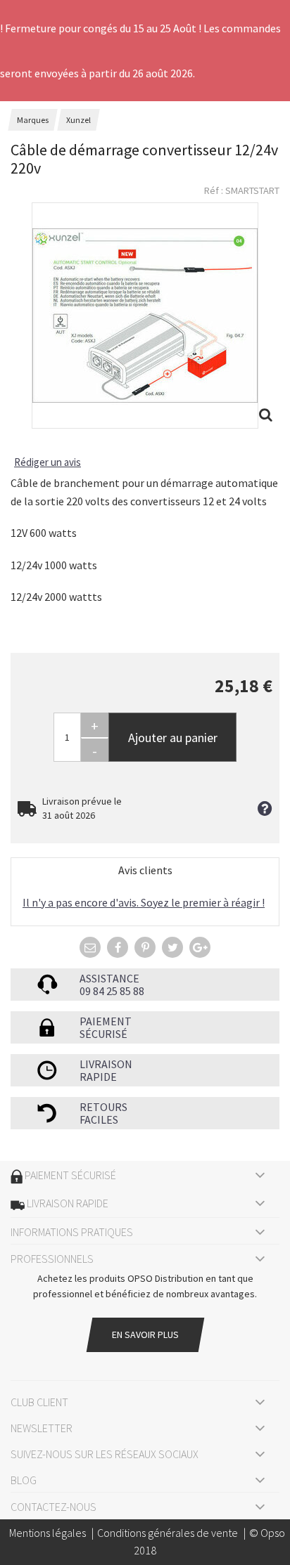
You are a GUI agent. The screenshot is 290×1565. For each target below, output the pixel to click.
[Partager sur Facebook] (117, 947)
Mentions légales (47, 1533)
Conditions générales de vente (167, 1533)
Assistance (109, 978)
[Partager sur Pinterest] (145, 947)
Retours (103, 1107)
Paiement (106, 1021)
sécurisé (103, 1034)
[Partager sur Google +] (199, 947)
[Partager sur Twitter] (172, 947)
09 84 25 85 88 (112, 991)
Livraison (106, 1064)
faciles (99, 1119)
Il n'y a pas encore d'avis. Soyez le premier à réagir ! (144, 902)
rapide (98, 1077)
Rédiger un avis (47, 462)
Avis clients (145, 870)
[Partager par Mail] (90, 947)
